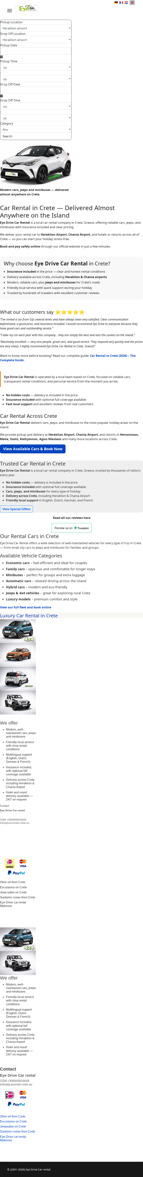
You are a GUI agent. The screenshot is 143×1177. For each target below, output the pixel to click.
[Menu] (9, 10)
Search (7, 136)
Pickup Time (8, 61)
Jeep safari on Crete (13, 892)
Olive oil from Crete (12, 882)
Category (6, 123)
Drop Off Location (13, 34)
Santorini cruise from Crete (17, 897)
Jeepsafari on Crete (13, 1126)
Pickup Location (11, 22)
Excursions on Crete (13, 887)
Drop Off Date (10, 84)
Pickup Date (8, 45)
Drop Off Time (10, 100)
